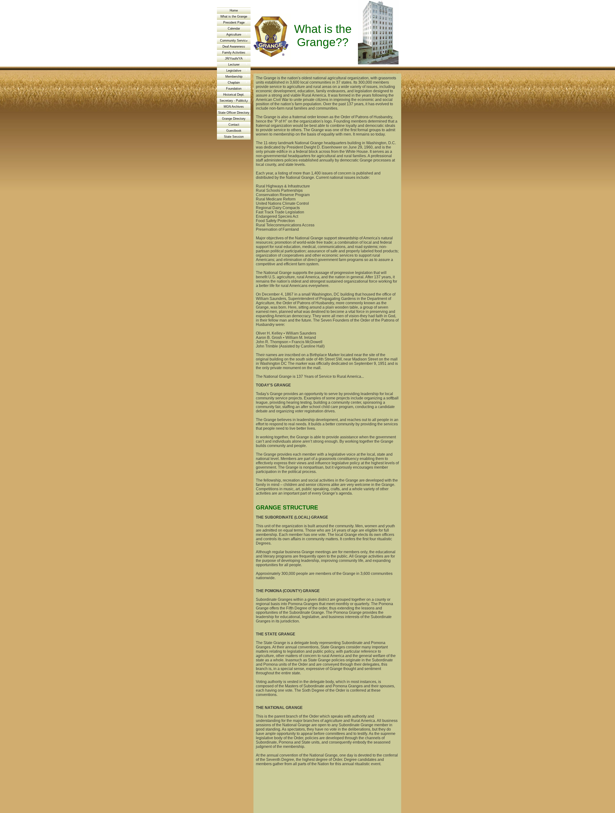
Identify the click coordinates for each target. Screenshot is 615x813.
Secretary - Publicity (234, 100)
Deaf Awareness (233, 46)
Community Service (233, 40)
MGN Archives (234, 106)
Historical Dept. (234, 94)
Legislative (233, 70)
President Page (234, 22)
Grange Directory (234, 118)
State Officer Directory (233, 112)
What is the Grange (233, 16)
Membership (233, 76)
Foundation (233, 88)
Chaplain (234, 82)
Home (234, 10)
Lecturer (234, 64)
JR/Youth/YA (234, 58)
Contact (233, 124)
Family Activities (233, 52)
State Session (234, 136)
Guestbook (233, 130)
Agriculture (233, 34)
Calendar (234, 28)
